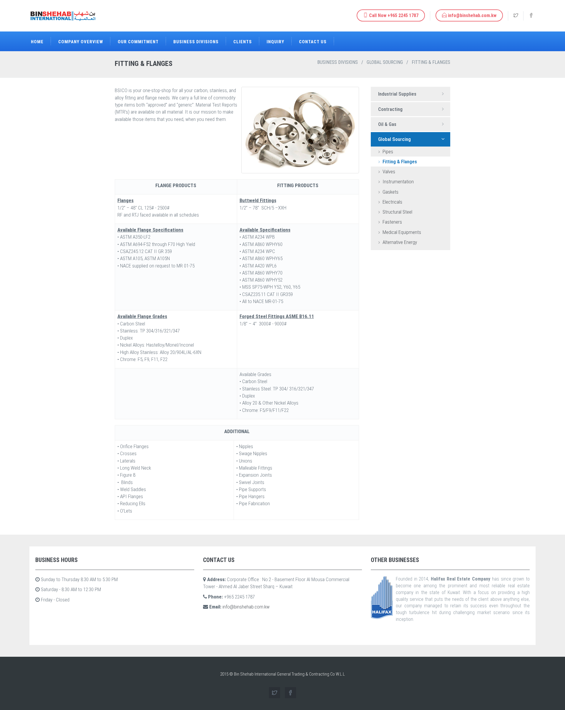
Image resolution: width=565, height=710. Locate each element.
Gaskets (389, 192)
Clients (242, 41)
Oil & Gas (387, 124)
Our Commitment (138, 41)
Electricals (391, 202)
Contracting (390, 109)
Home (37, 41)
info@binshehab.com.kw (246, 607)
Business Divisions (196, 41)
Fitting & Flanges (399, 161)
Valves (388, 171)
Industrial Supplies (397, 94)
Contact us (313, 41)
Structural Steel (396, 212)
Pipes (387, 151)
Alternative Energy (399, 242)
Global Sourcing (385, 62)
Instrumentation (397, 181)
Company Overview (80, 41)
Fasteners (391, 222)
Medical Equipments (401, 232)
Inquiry (275, 41)
